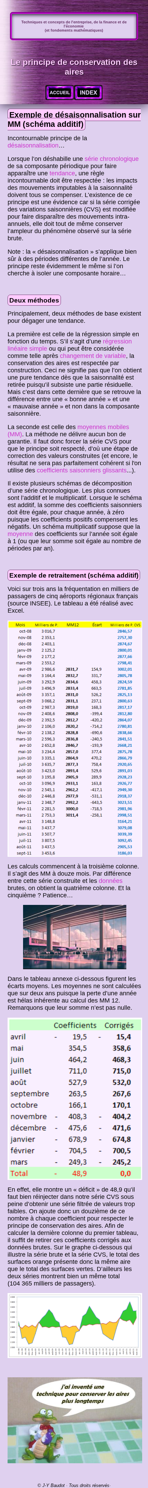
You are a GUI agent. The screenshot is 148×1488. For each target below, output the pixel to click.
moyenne (20, 533)
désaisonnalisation (33, 145)
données (111, 880)
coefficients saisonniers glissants (82, 470)
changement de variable (93, 355)
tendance (62, 173)
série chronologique (112, 158)
